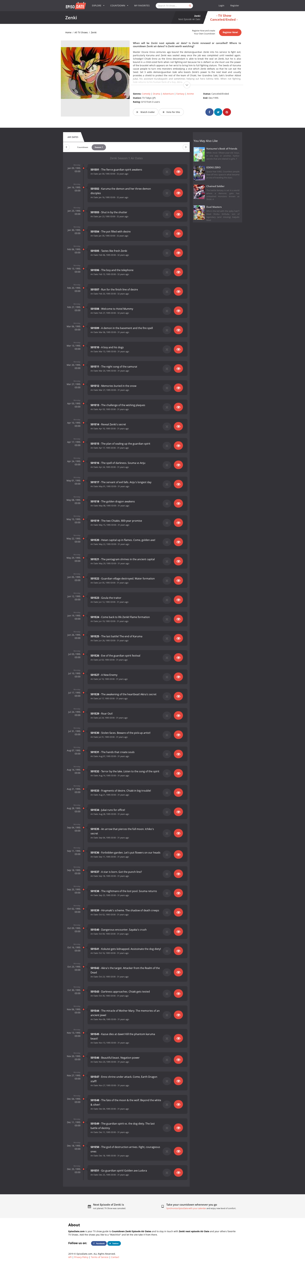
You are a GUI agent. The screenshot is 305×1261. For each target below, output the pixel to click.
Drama (156, 93)
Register (234, 5)
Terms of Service (99, 1257)
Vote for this (173, 112)
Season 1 (99, 147)
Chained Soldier (215, 186)
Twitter (115, 1243)
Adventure (168, 93)
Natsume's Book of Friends (221, 148)
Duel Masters (214, 206)
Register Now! (230, 32)
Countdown (82, 147)
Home (68, 32)
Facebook (100, 1243)
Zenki (94, 32)
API (70, 1257)
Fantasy (180, 93)
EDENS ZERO (213, 167)
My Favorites (142, 5)
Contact (115, 1257)
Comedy (146, 93)
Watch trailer (147, 112)
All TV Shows (81, 32)
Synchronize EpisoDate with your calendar (186, 1208)
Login (221, 5)
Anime (190, 93)
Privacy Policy (81, 1257)
